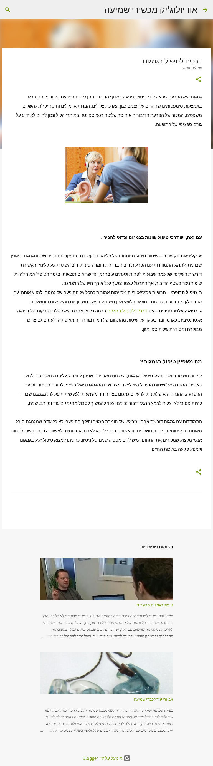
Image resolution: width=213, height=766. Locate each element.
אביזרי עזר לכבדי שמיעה (153, 699)
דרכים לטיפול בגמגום (127, 311)
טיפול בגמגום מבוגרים (154, 605)
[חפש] (96, 9)
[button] (198, 79)
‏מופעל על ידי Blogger (103, 758)
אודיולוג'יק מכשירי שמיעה (150, 9)
